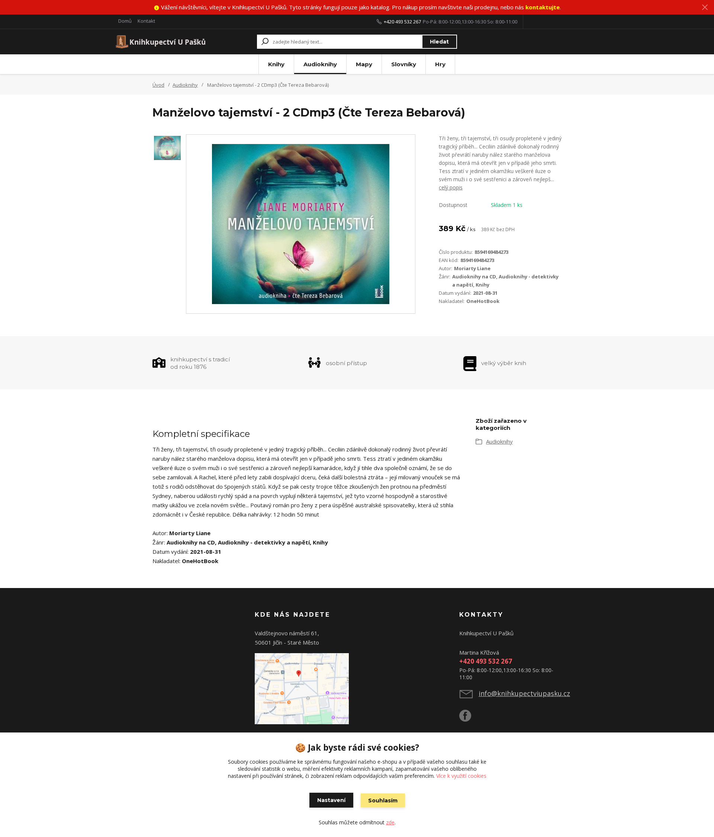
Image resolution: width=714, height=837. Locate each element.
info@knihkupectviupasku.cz (524, 693)
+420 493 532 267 (402, 21)
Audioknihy (320, 64)
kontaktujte (542, 7)
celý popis (451, 187)
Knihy (276, 64)
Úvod (158, 85)
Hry (440, 64)
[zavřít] (705, 7)
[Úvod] (160, 42)
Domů (125, 20)
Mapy (364, 64)
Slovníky (403, 64)
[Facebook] (469, 718)
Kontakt (146, 20)
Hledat (439, 41)
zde (390, 822)
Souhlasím (383, 800)
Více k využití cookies (461, 775)
